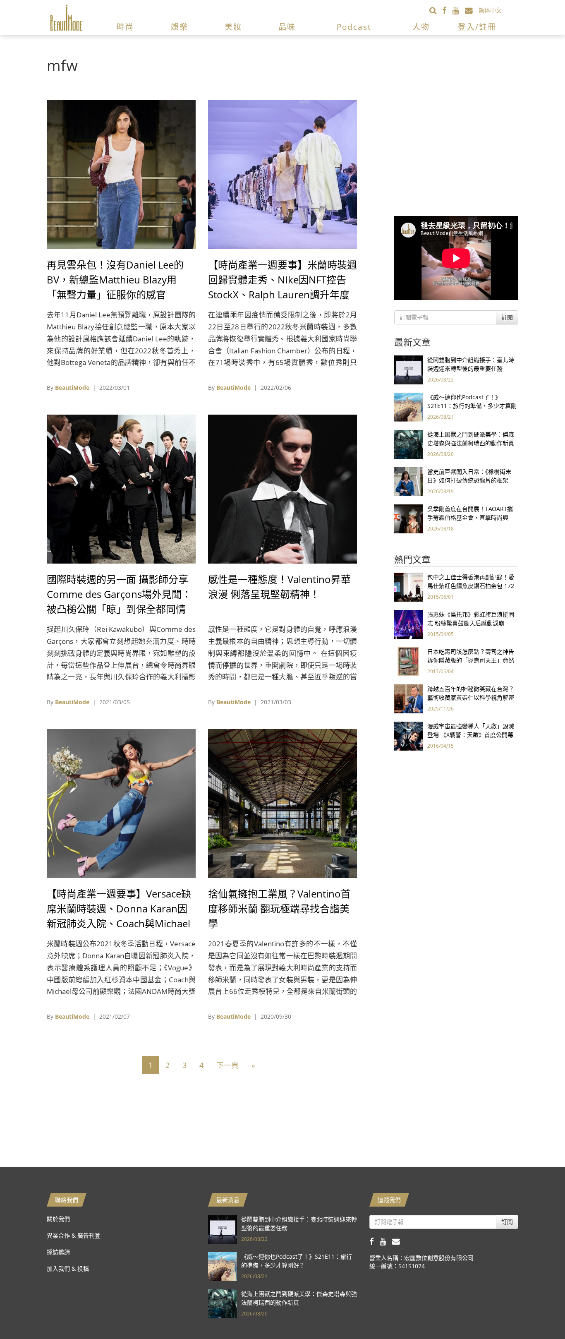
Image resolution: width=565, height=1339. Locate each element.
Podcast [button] (354, 27)
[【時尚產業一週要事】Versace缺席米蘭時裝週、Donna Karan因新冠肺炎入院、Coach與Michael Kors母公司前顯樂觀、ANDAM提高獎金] (121, 803)
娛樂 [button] (179, 27)
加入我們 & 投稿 (68, 1268)
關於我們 (58, 1219)
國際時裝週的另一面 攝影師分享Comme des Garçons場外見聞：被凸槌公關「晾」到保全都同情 (119, 594)
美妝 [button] (233, 27)
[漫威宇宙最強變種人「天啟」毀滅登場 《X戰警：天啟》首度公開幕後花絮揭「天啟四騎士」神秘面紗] (408, 735)
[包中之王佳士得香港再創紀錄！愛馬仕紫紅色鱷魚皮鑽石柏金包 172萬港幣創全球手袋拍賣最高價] (408, 586)
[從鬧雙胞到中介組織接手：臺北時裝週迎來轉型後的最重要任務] (408, 369)
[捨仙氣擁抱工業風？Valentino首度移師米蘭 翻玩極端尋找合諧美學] (282, 803)
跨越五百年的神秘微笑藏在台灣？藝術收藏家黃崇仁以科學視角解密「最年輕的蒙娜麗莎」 (470, 697)
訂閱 (507, 317)
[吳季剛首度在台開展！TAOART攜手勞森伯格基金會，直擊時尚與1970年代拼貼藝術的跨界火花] (408, 518)
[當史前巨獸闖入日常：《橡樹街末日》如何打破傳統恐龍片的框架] (408, 481)
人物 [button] (421, 27)
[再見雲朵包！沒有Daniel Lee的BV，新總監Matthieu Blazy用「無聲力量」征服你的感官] (121, 174)
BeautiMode (72, 387)
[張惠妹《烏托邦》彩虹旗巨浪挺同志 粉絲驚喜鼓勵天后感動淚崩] (408, 624)
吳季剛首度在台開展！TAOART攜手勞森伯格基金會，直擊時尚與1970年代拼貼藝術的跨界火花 (470, 517)
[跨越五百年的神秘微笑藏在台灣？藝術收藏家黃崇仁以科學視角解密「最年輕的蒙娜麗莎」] (408, 698)
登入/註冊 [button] (477, 27)
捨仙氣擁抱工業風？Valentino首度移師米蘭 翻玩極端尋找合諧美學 (279, 908)
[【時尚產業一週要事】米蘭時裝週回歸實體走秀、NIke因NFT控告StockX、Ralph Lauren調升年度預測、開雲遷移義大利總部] (282, 174)
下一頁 (227, 1065)
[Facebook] (447, 10)
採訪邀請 (58, 1252)
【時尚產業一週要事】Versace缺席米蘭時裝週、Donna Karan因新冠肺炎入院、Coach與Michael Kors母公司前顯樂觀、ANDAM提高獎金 (120, 923)
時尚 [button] (125, 27)
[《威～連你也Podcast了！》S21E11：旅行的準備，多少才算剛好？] (408, 406)
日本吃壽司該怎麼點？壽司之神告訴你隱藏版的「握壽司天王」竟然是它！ (470, 660)
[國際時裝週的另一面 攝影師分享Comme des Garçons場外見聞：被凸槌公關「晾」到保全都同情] (121, 488)
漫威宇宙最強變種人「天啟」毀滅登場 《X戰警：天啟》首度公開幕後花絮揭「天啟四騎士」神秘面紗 (470, 734)
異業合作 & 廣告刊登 (74, 1235)
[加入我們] (472, 10)
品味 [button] (287, 27)
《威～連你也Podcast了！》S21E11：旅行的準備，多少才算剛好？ (472, 405)
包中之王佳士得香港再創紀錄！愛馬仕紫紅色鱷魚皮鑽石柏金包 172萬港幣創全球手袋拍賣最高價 (470, 585)
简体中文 (490, 10)
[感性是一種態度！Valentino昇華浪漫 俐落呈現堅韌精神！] (282, 488)
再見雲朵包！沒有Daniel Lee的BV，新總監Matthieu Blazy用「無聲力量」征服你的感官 (115, 279)
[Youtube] (458, 10)
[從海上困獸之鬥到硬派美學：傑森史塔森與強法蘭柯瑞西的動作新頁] (408, 444)
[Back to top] (538, 1312)
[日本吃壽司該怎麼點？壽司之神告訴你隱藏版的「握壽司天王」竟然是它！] (408, 661)
